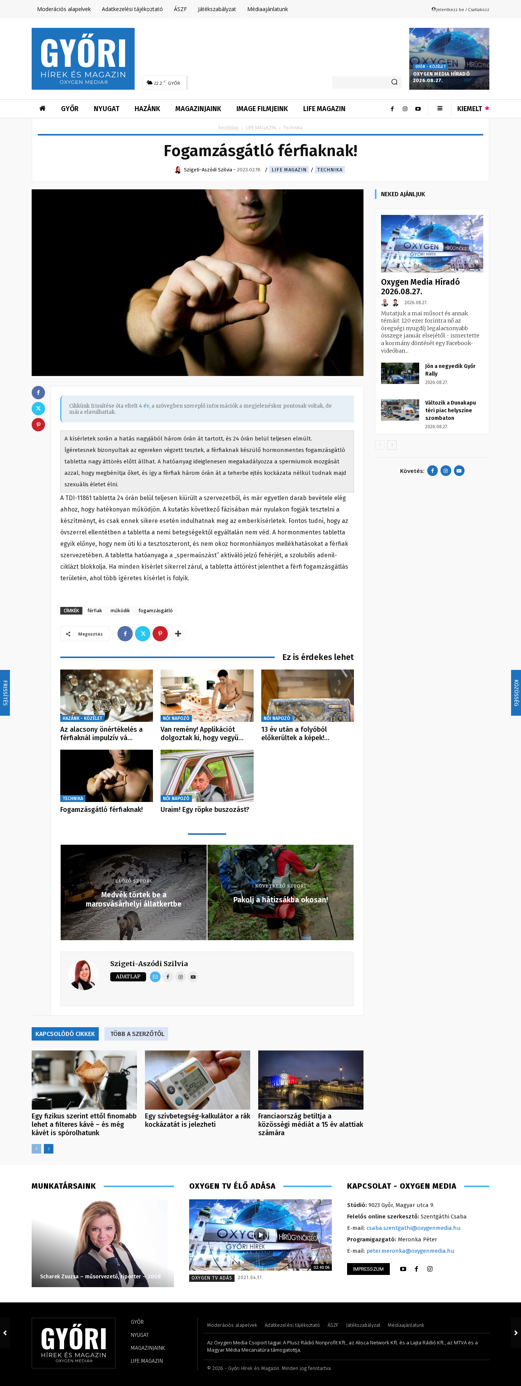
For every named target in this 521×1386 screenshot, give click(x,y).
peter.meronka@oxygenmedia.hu (411, 1250)
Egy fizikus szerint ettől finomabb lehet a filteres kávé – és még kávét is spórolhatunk (84, 1124)
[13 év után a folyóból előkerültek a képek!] (307, 696)
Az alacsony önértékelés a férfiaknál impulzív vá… (101, 733)
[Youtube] (418, 109)
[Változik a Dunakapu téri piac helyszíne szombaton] (400, 410)
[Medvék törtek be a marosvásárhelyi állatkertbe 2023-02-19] (5, 1332)
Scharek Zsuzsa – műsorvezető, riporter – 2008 (100, 1276)
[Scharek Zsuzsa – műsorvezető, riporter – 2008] (103, 1243)
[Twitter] (142, 633)
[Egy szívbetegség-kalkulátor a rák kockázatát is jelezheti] (197, 1080)
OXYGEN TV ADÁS (211, 1278)
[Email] (155, 976)
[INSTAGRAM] (429, 1269)
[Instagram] (405, 109)
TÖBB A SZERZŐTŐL (137, 1033)
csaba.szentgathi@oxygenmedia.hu (414, 1228)
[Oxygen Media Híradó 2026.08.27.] (449, 59)
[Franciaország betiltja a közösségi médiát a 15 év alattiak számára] (310, 1080)
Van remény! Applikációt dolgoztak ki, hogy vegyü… (202, 733)
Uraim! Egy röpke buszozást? (205, 809)
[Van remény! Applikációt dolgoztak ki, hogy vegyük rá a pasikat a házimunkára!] (207, 696)
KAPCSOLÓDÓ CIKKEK (65, 1033)
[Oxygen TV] (260, 1235)
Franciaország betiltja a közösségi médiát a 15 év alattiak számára (310, 1124)
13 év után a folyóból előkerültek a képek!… (295, 733)
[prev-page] (36, 1149)
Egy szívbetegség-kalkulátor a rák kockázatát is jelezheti (197, 1120)
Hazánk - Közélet (82, 718)
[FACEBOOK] (416, 1269)
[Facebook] (392, 109)
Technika (330, 170)
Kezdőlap (229, 127)
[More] (178, 633)
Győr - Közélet (430, 67)
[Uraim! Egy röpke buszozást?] (207, 776)
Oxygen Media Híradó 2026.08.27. (441, 77)
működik (120, 610)
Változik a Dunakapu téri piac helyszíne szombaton (450, 410)
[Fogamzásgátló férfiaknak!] (106, 776)
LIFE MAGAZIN (261, 127)
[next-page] (48, 1149)
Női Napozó (176, 718)
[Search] (394, 82)
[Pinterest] (160, 633)
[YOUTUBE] (403, 1269)
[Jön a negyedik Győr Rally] (400, 373)
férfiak (94, 610)
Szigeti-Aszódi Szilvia (149, 963)
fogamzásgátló (155, 610)
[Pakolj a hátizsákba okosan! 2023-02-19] (516, 1332)
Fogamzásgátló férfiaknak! (101, 809)
